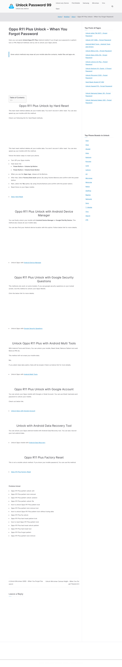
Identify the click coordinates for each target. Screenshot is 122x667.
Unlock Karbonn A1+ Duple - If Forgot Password (99, 70)
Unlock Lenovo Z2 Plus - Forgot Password (97, 63)
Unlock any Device (62, 3)
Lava (87, 166)
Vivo (103, 3)
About (65, 648)
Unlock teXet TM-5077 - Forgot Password (96, 34)
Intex (87, 153)
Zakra (72, 663)
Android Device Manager (32, 262)
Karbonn (88, 157)
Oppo (58, 9)
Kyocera (88, 161)
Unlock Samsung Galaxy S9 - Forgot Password (98, 94)
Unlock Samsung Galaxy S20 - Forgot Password (99, 101)
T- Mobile (89, 207)
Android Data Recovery (37, 442)
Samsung (86, 3)
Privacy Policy (67, 652)
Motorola (89, 182)
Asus (87, 145)
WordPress (80, 663)
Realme (88, 195)
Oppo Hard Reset (17, 197)
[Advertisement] (44, 77)
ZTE (87, 220)
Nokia (88, 186)
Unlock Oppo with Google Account (23, 411)
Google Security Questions (33, 328)
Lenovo (88, 170)
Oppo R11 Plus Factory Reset (21, 472)
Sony (87, 203)
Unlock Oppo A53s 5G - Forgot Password (96, 56)
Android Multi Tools (31, 374)
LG (86, 174)
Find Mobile (76, 3)
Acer (87, 140)
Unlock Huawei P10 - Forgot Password (99, 86)
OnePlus (88, 191)
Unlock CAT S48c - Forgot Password (98, 40)
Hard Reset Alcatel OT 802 (95, 82)
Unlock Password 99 (33, 5)
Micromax (95, 3)
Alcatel (88, 149)
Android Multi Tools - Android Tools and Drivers (98, 45)
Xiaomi (88, 216)
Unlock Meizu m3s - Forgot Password (99, 51)
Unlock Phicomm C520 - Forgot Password (97, 76)
